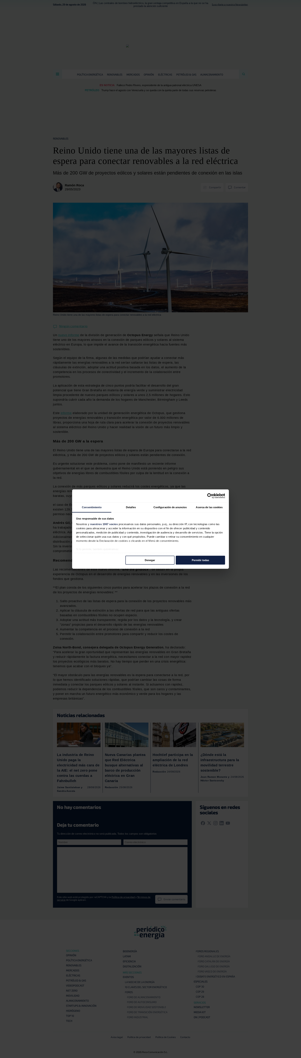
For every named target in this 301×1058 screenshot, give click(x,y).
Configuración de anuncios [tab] (170, 507)
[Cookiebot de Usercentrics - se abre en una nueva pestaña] (210, 495)
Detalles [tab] (131, 507)
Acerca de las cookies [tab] (209, 507)
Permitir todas (200, 560)
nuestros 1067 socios (104, 523)
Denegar (150, 560)
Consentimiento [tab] (91, 507)
